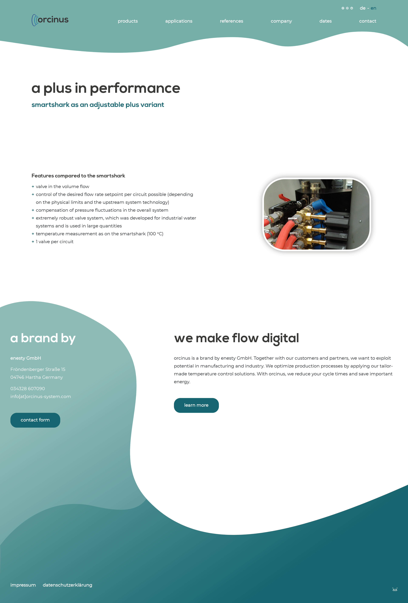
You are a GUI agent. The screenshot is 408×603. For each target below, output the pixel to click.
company (281, 21)
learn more (196, 405)
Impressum (23, 585)
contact (367, 21)
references (231, 21)
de (363, 8)
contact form (35, 420)
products (128, 21)
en (373, 8)
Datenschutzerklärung (67, 585)
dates (325, 21)
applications (178, 21)
